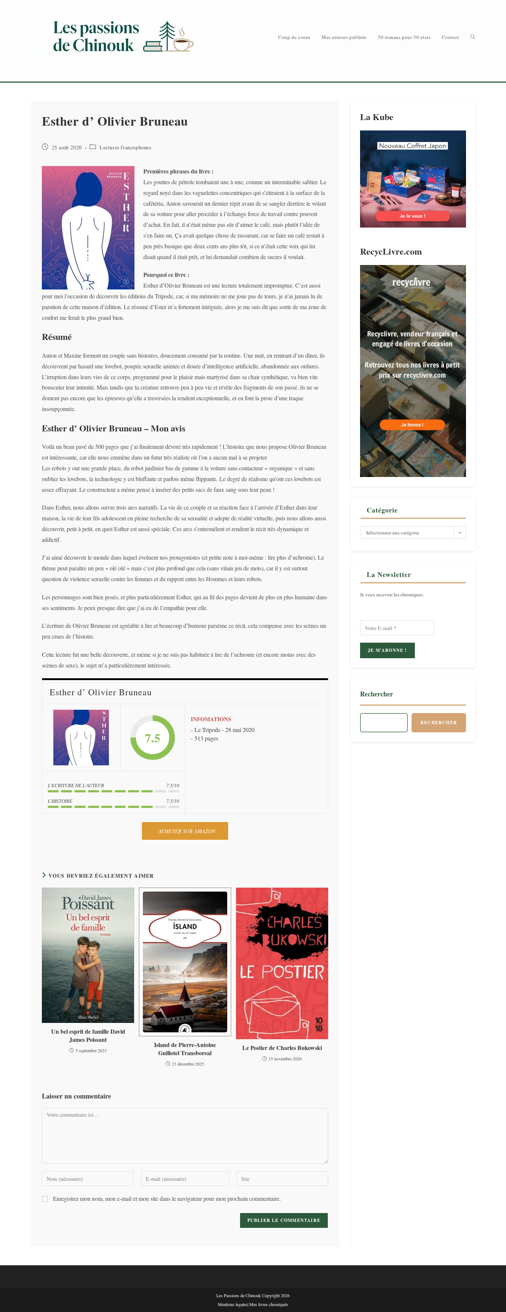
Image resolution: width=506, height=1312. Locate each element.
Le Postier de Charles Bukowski (282, 1048)
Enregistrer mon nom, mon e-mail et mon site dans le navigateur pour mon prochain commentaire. (167, 1198)
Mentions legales (232, 1304)
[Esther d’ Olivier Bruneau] (81, 737)
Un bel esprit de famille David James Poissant (88, 1035)
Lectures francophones (126, 147)
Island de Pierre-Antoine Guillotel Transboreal (185, 1049)
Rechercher (376, 694)
